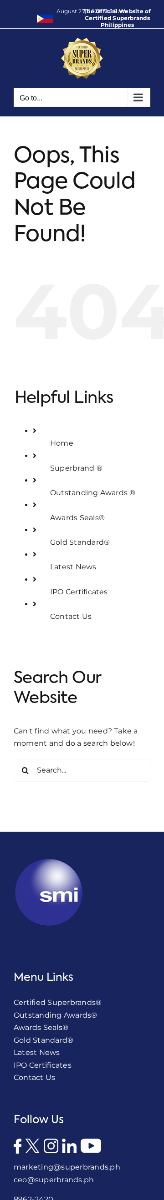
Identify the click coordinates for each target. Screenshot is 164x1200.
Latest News (73, 566)
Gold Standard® (80, 542)
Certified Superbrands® (58, 1002)
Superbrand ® (76, 468)
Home (61, 443)
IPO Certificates (79, 591)
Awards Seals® (77, 517)
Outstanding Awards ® (93, 492)
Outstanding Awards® (55, 1015)
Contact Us (71, 616)
